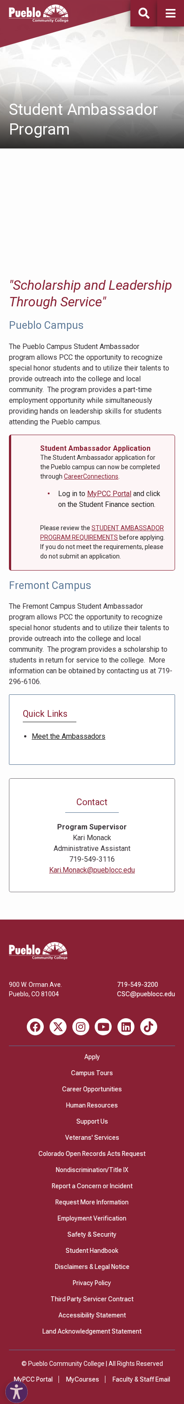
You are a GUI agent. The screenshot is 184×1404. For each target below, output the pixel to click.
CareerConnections (91, 476)
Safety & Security (92, 1234)
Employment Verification (92, 1218)
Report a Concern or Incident (92, 1186)
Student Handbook (92, 1250)
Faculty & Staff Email (141, 1379)
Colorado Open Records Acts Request (92, 1153)
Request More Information (92, 1202)
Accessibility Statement (92, 1315)
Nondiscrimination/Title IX (92, 1169)
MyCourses (82, 1379)
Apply (92, 1056)
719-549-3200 (137, 984)
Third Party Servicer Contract (92, 1299)
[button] (170, 13)
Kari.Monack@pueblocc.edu (92, 870)
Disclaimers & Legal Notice (92, 1266)
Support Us (92, 1121)
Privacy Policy (92, 1282)
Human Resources (92, 1105)
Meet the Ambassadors (68, 736)
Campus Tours (92, 1073)
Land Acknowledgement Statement (92, 1331)
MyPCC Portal (109, 493)
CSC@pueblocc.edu (146, 994)
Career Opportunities (92, 1089)
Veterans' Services (92, 1137)
